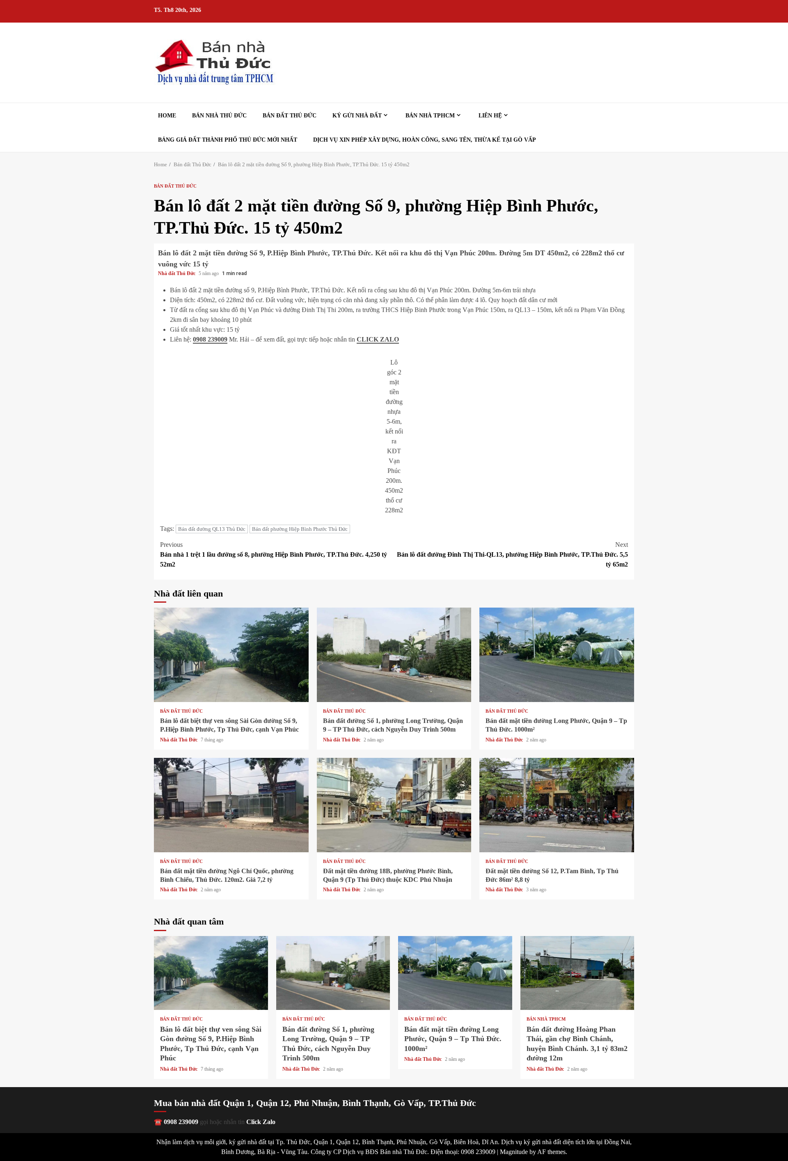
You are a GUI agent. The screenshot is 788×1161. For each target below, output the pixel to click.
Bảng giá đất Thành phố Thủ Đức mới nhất (227, 140)
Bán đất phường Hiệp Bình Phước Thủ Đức (300, 529)
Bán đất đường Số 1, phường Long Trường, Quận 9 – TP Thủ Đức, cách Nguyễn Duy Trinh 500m (394, 655)
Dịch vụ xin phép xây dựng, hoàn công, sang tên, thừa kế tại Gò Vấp (424, 140)
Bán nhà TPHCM (430, 115)
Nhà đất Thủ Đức (177, 273)
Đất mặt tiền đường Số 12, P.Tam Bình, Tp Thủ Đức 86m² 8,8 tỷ (556, 805)
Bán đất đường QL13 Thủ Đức (211, 529)
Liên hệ (490, 115)
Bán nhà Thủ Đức (219, 115)
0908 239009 (210, 339)
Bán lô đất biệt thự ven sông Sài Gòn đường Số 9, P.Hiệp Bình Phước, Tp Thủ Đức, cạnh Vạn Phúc (231, 655)
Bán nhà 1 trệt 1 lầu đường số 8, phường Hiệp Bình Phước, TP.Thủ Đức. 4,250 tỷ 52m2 (273, 554)
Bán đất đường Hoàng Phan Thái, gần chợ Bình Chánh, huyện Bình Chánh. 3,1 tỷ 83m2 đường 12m (577, 973)
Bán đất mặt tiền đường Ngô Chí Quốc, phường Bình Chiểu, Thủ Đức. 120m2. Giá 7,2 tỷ (231, 805)
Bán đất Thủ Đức (289, 115)
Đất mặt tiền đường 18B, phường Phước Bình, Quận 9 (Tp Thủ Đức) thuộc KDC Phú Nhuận (394, 805)
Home (167, 115)
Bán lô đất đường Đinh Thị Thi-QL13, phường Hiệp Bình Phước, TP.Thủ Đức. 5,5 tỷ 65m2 (512, 554)
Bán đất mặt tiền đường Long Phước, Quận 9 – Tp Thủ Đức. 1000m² (556, 655)
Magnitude (514, 1151)
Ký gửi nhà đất (357, 115)
